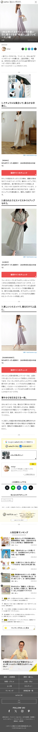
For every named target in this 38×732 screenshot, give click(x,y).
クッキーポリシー (30, 719)
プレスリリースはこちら (15, 717)
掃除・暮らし (28, 677)
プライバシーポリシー (19, 719)
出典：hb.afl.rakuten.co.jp (30, 155)
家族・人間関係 (9, 677)
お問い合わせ (5, 717)
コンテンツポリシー (7, 719)
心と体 (7, 507)
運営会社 (16, 721)
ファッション (8, 500)
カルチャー (28, 686)
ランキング (9, 690)
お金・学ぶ (28, 681)
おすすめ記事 (26, 717)
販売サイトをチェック (19, 173)
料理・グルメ (9, 681)
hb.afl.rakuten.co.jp (32, 40)
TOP (3, 507)
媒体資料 (21, 721)
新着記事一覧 (28, 690)
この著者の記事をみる (30, 474)
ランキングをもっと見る (20, 628)
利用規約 (32, 717)
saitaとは (19, 695)
